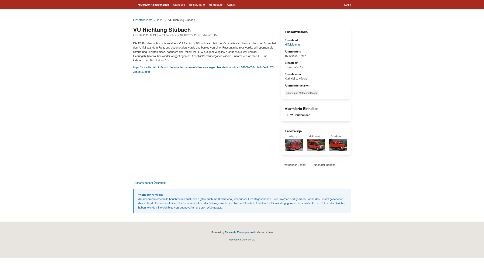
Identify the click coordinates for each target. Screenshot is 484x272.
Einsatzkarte (197, 4)
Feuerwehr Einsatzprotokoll (240, 232)
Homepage (216, 4)
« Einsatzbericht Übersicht (149, 183)
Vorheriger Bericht (295, 165)
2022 (160, 20)
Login (347, 4)
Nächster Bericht (324, 165)
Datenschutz (248, 239)
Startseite (179, 4)
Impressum (235, 239)
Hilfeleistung (292, 44)
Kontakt (231, 4)
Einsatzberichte (142, 20)
